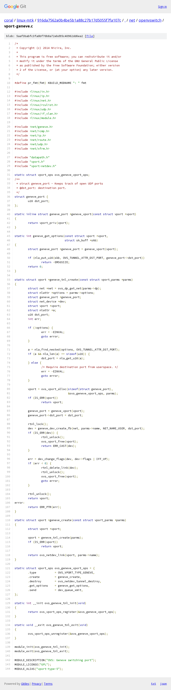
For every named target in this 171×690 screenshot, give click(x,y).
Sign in (162, 7)
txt (153, 683)
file (89, 36)
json (163, 683)
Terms (48, 684)
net (132, 20)
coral (8, 20)
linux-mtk (25, 20)
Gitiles (25, 684)
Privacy (36, 684)
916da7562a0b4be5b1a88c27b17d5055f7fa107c (79, 20)
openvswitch (150, 20)
